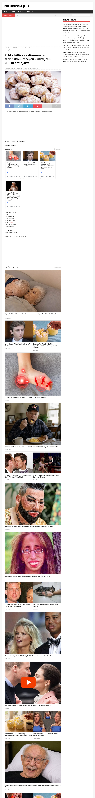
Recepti (12, 11)
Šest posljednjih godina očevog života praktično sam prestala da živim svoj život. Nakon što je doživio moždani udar (76, 54)
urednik (18, 68)
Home (5, 11)
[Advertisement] (33, 33)
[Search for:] (81, 15)
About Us (20, 11)
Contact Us (29, 11)
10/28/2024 (10, 68)
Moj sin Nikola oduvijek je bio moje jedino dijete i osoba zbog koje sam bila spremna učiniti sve (76, 47)
